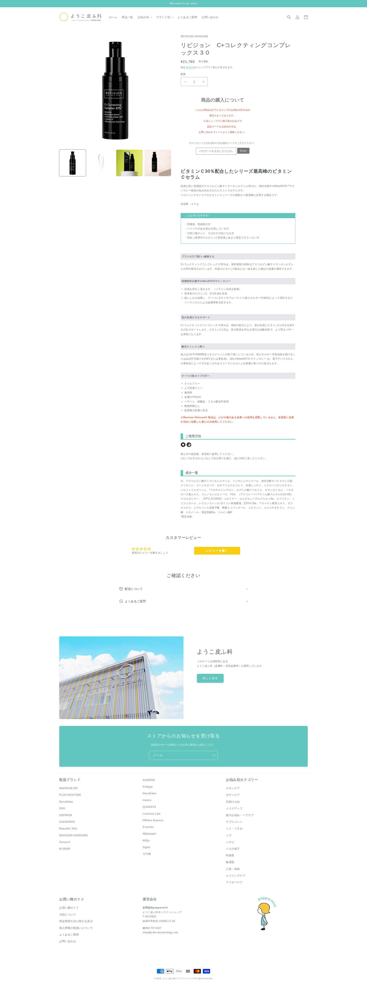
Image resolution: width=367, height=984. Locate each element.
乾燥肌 (230, 855)
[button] (144, 17)
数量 (183, 74)
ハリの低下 (233, 848)
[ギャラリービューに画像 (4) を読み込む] (158, 163)
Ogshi (146, 847)
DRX (62, 808)
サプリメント (234, 821)
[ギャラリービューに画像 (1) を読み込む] (72, 163)
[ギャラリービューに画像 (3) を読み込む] (129, 163)
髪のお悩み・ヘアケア (240, 815)
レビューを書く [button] (217, 550)
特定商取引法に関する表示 (76, 921)
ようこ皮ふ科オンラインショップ (178, 978)
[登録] (213, 755)
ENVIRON (65, 815)
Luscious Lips (152, 813)
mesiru (147, 800)
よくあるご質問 (69, 934)
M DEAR (64, 848)
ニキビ (230, 842)
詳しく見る (210, 678)
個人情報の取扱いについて (76, 927)
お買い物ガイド (69, 907)
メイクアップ (234, 808)
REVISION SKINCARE (73, 835)
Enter (243, 150)
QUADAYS (149, 806)
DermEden (66, 801)
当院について (67, 914)
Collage (148, 786)
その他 (147, 853)
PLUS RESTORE (70, 794)
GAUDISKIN (67, 821)
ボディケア (233, 794)
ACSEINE (149, 779)
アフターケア (234, 882)
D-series (148, 826)
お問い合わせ (67, 941)
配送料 (189, 67)
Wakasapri (149, 833)
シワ (228, 835)
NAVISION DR (68, 788)
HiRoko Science (153, 820)
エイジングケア (235, 875)
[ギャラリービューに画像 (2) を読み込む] (101, 163)
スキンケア (233, 788)
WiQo (146, 840)
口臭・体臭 (233, 868)
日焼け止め (233, 801)
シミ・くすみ (234, 828)
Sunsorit (64, 842)
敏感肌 (230, 862)
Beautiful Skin (68, 828)
